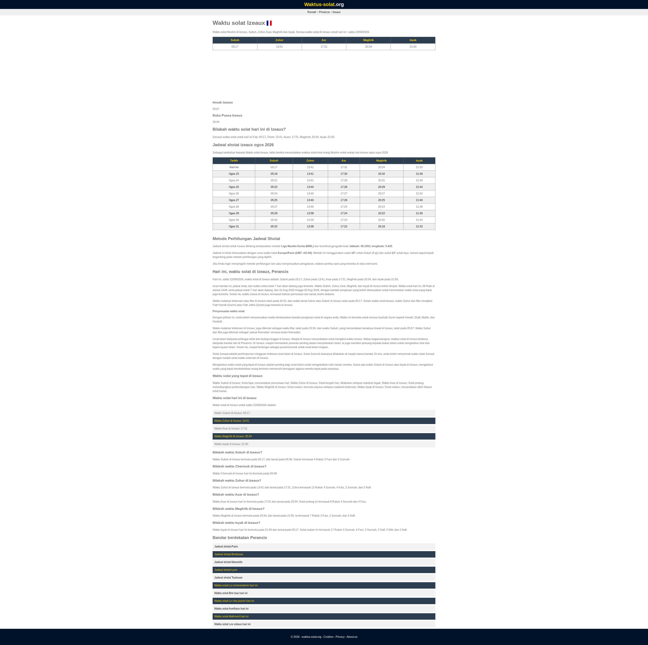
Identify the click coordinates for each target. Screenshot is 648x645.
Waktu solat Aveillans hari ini (231, 608)
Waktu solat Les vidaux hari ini (232, 624)
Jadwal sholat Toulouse (228, 577)
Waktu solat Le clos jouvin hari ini (234, 600)
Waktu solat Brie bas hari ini (231, 593)
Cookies (328, 636)
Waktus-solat (319, 4)
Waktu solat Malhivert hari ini (231, 616)
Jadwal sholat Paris (226, 546)
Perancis (324, 12)
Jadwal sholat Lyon (225, 569)
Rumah (311, 12)
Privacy (340, 636)
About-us (352, 636)
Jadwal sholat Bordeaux (228, 554)
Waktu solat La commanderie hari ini (236, 585)
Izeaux (337, 12)
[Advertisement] (314, 73)
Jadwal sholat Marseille (228, 562)
